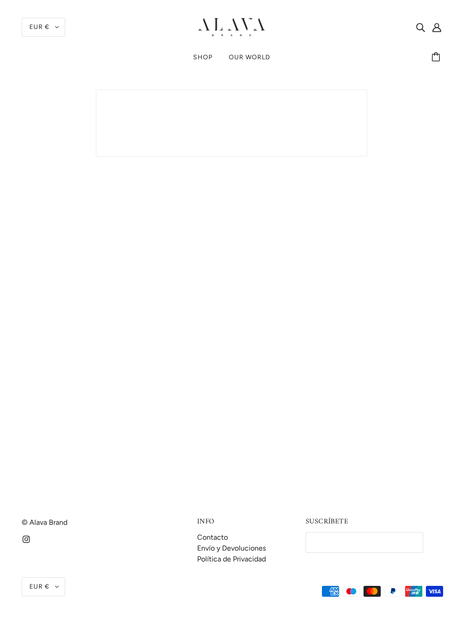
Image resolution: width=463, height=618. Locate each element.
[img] (420, 27)
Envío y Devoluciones (231, 548)
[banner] (231, 26)
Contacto (212, 537)
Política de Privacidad (231, 559)
